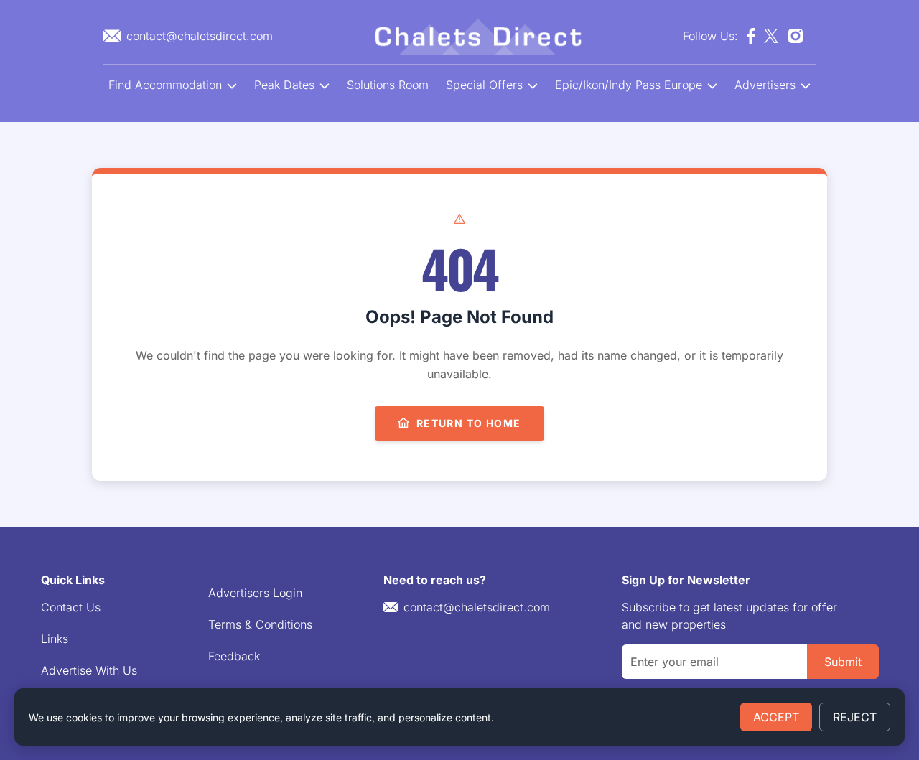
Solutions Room (388, 85)
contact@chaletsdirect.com (476, 607)
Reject (855, 717)
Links (54, 639)
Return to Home (468, 423)
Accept (776, 717)
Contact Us (71, 607)
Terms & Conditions (260, 624)
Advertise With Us (89, 670)
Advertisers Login (255, 593)
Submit (843, 662)
